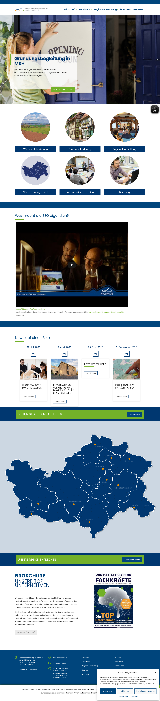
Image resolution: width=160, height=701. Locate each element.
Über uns (125, 9)
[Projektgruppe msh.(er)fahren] (126, 369)
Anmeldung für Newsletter (28, 669)
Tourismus (84, 9)
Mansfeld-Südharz (132, 559)
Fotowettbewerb (95, 364)
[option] (33, 381)
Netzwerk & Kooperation (80, 192)
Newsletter (119, 662)
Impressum (134, 696)
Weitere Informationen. (59, 89)
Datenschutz (123, 696)
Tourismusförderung (80, 149)
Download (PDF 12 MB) (26, 632)
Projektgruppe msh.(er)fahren (125, 386)
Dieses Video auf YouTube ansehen (30, 309)
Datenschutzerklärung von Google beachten (107, 312)
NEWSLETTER (135, 414)
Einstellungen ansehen (145, 691)
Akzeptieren (107, 691)
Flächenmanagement (35, 192)
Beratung (124, 192)
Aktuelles (138, 9)
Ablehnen (125, 691)
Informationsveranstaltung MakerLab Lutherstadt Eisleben (64, 389)
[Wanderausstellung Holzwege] (33, 369)
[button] (155, 672)
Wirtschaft (70, 9)
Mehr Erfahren (29, 397)
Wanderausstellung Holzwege (32, 386)
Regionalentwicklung (105, 9)
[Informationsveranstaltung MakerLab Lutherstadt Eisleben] (64, 369)
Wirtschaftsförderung (35, 149)
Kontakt (118, 657)
